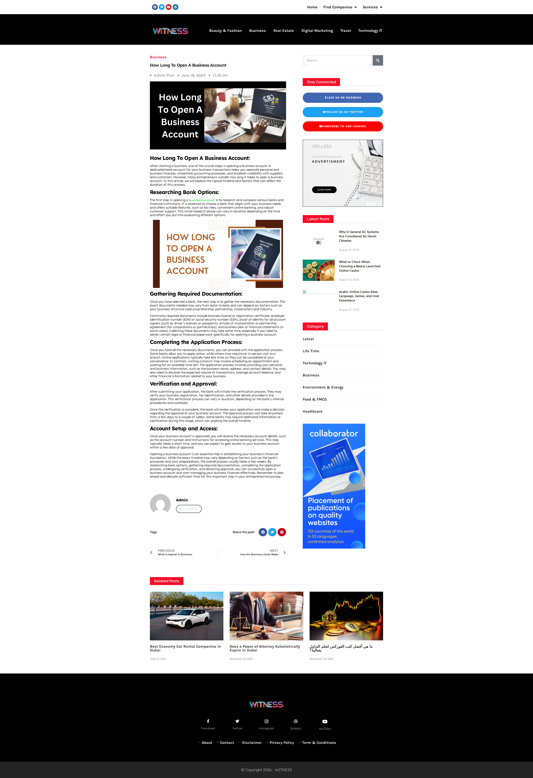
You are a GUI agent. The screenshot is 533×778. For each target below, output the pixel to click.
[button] (263, 532)
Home (312, 7)
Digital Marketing (317, 30)
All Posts (189, 509)
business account (201, 200)
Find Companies (337, 7)
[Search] (378, 60)
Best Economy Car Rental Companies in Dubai (185, 648)
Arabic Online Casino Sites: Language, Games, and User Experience (359, 296)
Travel (345, 30)
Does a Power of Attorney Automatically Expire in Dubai (265, 648)
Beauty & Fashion (225, 30)
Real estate (283, 30)
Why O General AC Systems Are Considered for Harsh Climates (359, 236)
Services (370, 7)
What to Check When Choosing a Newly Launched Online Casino (359, 266)
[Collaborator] (334, 547)
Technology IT (370, 30)
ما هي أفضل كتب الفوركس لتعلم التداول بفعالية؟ (341, 648)
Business (257, 30)
